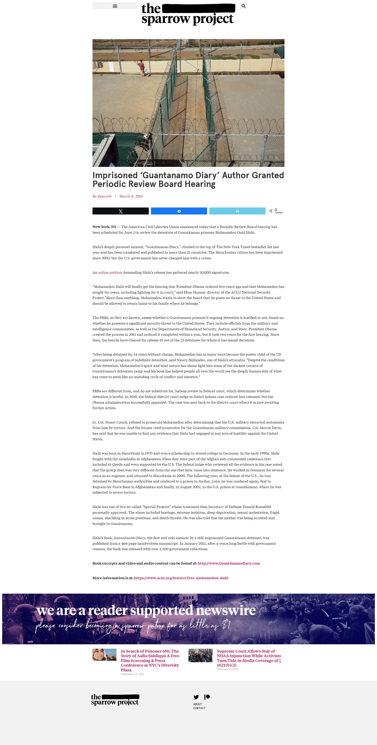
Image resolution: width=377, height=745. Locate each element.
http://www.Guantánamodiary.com (229, 563)
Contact (199, 708)
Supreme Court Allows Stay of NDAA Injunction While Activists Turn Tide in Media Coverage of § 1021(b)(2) (249, 658)
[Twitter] (196, 696)
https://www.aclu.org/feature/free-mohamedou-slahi (181, 577)
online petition (110, 272)
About (197, 704)
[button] (115, 5)
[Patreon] (207, 696)
